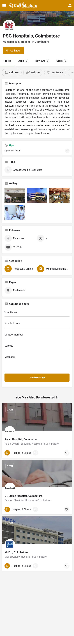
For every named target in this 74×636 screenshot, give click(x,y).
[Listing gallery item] (14, 195)
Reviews (41, 60)
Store (61, 60)
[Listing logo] (9, 26)
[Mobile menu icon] (4, 5)
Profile (7, 60)
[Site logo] (23, 5)
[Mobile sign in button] (70, 5)
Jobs (22, 60)
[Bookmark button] (67, 453)
